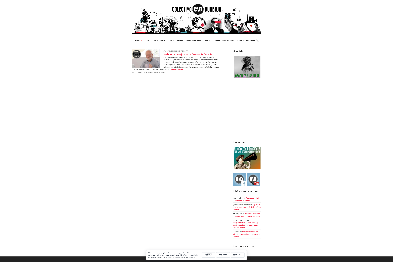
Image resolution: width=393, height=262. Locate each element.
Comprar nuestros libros (224, 40)
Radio (137, 40)
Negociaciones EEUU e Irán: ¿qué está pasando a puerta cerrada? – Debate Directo (246, 225)
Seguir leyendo (177, 69)
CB (135, 72)
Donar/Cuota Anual (193, 40)
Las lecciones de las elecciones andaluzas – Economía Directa (246, 234)
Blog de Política (158, 40)
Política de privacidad (246, 40)
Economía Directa (181, 51)
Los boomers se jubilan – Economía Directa (187, 54)
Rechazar (223, 255)
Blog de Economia (175, 40)
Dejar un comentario (156, 72)
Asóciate (208, 40)
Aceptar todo (208, 255)
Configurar (237, 255)
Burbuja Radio (168, 51)
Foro (147, 40)
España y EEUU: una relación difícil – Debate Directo (247, 207)
